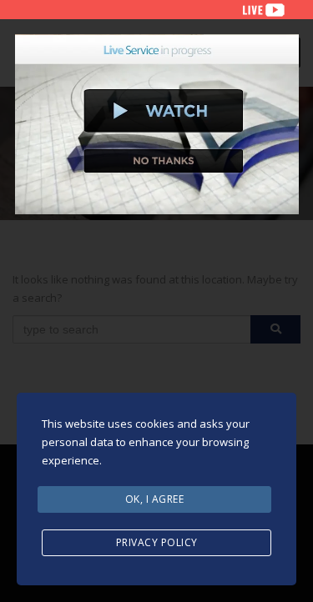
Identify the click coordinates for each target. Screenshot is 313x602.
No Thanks (163, 161)
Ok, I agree (154, 499)
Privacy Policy (157, 542)
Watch (164, 110)
